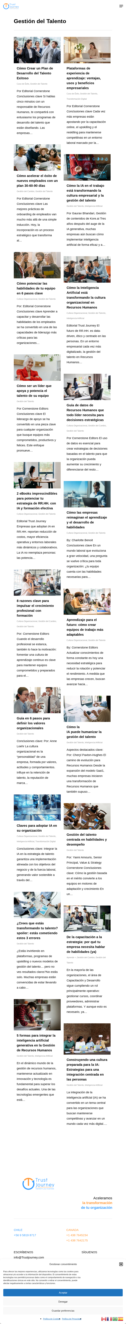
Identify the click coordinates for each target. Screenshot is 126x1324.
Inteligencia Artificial (94, 206)
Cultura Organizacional (27, 299)
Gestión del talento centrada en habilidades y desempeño (87, 839)
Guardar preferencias (63, 1310)
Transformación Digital (77, 99)
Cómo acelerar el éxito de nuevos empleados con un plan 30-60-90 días (37, 180)
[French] (109, 1318)
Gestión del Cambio (25, 191)
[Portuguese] (115, 1318)
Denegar (63, 1301)
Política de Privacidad (71, 1319)
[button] (121, 1264)
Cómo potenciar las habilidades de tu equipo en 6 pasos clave (36, 288)
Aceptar (63, 1292)
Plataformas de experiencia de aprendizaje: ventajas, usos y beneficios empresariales (84, 78)
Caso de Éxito (23, 84)
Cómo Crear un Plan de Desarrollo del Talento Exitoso (35, 73)
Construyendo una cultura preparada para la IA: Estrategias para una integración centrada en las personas (87, 1069)
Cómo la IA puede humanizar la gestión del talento (84, 732)
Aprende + (71, 957)
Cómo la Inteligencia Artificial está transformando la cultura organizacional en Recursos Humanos (86, 297)
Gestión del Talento (38, 84)
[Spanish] (121, 1318)
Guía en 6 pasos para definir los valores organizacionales (33, 723)
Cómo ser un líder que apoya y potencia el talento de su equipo (34, 390)
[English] (104, 1318)
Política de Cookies (51, 1319)
